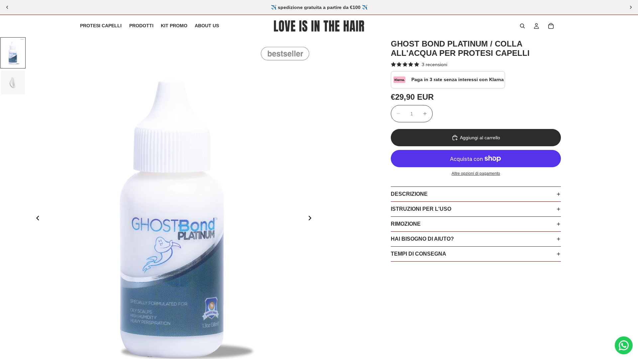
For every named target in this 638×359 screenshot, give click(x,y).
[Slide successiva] (630, 7)
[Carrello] (551, 26)
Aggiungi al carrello (480, 137)
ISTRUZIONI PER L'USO (421, 209)
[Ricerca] (522, 26)
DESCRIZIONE (409, 194)
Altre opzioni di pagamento (476, 173)
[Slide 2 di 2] (13, 82)
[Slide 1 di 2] (13, 53)
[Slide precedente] (7, 7)
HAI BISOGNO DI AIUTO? (422, 239)
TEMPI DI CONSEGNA (418, 254)
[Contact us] (624, 345)
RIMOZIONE (406, 224)
